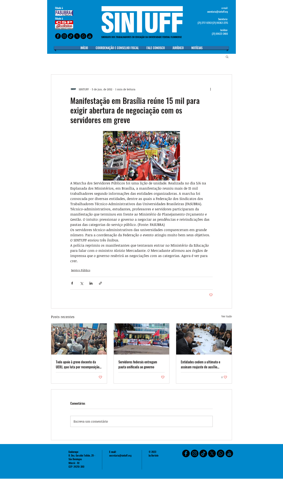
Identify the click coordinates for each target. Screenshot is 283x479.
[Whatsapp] (83, 36)
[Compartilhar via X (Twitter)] (81, 283)
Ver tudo (226, 316)
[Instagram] (64, 36)
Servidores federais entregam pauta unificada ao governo (137, 364)
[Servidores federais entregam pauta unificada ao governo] (141, 339)
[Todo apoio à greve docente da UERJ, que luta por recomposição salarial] (79, 339)
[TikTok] (203, 453)
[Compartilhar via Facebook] (72, 283)
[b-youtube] (90, 36)
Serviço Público (80, 270)
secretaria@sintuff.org (217, 11)
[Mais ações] (210, 89)
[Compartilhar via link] (100, 283)
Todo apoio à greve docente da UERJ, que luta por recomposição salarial (77, 364)
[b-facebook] (58, 36)
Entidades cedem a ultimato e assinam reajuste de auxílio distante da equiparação (200, 364)
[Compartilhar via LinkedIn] (91, 283)
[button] (227, 56)
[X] (77, 36)
